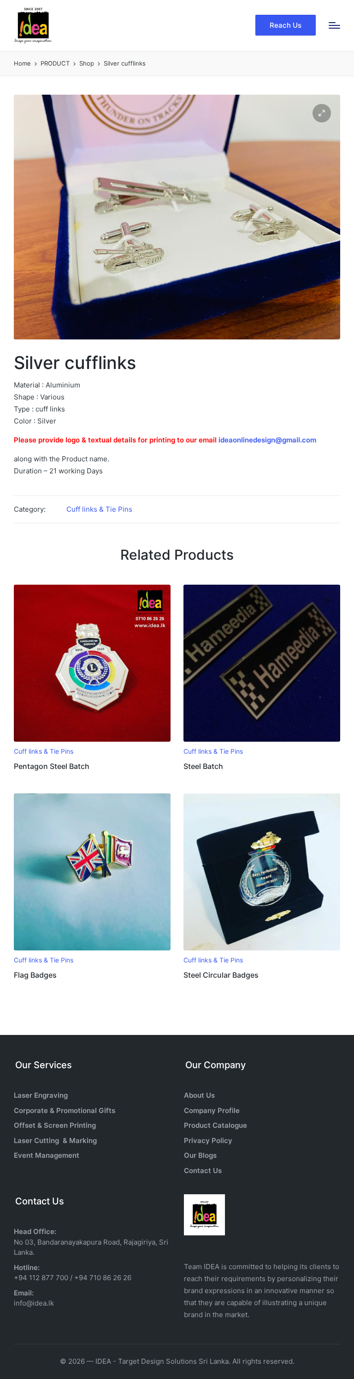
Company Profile (212, 1110)
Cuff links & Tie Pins (99, 509)
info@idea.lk (34, 1303)
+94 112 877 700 (41, 1277)
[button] (285, 25)
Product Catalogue (215, 1125)
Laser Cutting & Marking (55, 1140)
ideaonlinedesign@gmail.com (267, 439)
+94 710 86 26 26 (102, 1277)
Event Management (46, 1155)
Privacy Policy (208, 1140)
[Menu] (334, 25)
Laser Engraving (41, 1095)
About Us (199, 1095)
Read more (92, 740)
